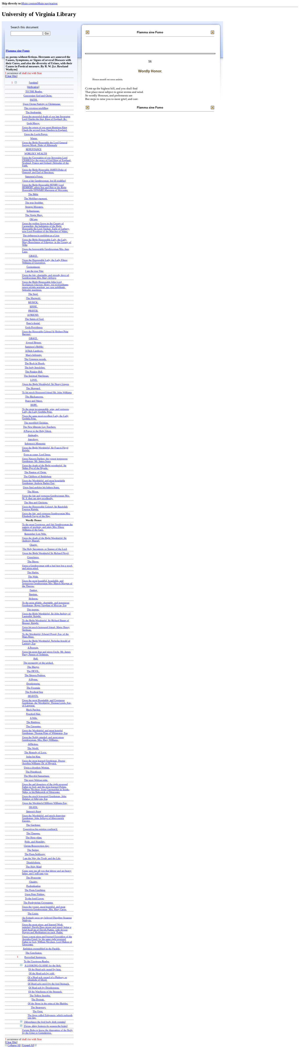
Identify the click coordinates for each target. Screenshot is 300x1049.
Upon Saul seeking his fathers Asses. (41, 487)
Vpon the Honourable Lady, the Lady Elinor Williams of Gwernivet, (44, 261)
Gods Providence (34, 327)
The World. (33, 748)
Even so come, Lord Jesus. (37, 454)
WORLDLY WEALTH (35, 153)
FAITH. (34, 99)
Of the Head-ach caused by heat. (44, 969)
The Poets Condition (35, 890)
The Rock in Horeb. (35, 363)
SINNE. (34, 306)
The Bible (33, 194)
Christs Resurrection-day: (36, 845)
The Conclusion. (33, 952)
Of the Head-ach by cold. (42, 973)
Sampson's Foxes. (34, 176)
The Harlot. (33, 572)
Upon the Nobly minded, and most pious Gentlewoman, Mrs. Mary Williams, (43, 738)
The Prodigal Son (34, 692)
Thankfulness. (33, 862)
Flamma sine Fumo (18, 50)
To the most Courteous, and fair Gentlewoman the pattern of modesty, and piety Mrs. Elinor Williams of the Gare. (47, 527)
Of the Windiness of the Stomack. (45, 991)
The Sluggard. (33, 388)
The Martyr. (33, 667)
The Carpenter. (33, 726)
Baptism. (33, 594)
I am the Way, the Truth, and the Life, (42, 858)
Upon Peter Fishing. (35, 894)
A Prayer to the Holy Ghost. (37, 431)
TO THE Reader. (33, 91)
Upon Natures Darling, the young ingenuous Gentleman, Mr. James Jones (44, 460)
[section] (33, 82)
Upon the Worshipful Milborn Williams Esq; (44, 803)
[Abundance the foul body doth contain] (44, 1022)
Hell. (35, 658)
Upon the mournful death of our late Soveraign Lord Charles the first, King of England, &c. (46, 117)
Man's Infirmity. (34, 355)
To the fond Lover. (34, 898)
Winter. (34, 138)
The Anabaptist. (34, 112)
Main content (30, 3)
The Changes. (33, 833)
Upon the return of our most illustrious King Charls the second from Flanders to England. (44, 128)
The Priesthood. (34, 771)
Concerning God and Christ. (37, 95)
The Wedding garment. (35, 198)
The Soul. (33, 294)
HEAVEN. (33, 696)
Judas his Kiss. (33, 756)
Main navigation (48, 3)
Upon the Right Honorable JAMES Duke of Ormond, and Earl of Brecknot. (44, 171)
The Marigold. (33, 298)
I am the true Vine (34, 271)
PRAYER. (33, 310)
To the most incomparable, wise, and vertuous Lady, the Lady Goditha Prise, (45, 410)
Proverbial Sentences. (35, 957)
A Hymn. (33, 679)
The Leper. (33, 913)
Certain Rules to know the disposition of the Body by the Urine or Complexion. (47, 1031)
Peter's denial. (33, 323)
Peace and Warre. (34, 400)
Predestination (33, 886)
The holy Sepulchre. (35, 367)
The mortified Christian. (36, 422)
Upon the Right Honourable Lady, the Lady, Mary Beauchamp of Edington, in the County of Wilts (46, 242)
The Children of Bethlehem (37, 476)
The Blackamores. (34, 396)
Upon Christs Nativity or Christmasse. (42, 104)
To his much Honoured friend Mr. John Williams (47, 392)
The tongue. (33, 609)
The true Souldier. (34, 202)
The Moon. (33, 491)
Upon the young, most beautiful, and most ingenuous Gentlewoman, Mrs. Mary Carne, (44, 908)
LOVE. (34, 380)
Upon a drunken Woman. (37, 767)
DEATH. (33, 807)
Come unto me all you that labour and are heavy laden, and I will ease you (46, 872)
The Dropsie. (38, 999)
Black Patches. (33, 709)
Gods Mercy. (33, 123)
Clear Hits (11, 76)
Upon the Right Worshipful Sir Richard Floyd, (45, 553)
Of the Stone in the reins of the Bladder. (48, 1003)
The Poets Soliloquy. (35, 854)
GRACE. (33, 256)
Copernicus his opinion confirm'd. (40, 829)
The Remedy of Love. (35, 752)
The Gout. (38, 1011)
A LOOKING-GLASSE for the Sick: (43, 965)
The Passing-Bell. (34, 371)
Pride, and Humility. (35, 841)
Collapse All (14, 1045)
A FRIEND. (33, 314)
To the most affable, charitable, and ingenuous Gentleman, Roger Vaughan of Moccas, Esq (45, 604)
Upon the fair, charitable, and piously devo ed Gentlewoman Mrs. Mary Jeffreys (45, 276)
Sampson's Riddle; (34, 346)
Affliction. (33, 744)
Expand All (28, 1045)
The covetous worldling (36, 108)
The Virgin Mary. (34, 215)
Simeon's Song (33, 811)
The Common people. (35, 359)
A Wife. (34, 718)
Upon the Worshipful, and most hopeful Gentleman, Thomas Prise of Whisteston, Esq (45, 731)
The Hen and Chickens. (36, 502)
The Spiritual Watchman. (36, 375)
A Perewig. (33, 647)
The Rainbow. (33, 722)
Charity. (34, 544)
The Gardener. (33, 825)
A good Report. (34, 342)
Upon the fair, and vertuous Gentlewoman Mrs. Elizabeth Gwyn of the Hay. (46, 514)
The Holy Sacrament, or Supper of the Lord (44, 549)
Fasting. (34, 590)
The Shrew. (33, 561)
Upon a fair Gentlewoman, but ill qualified (44, 180)
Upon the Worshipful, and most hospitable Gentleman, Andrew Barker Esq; (43, 481)
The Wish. (33, 576)
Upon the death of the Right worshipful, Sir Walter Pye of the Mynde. (44, 466)
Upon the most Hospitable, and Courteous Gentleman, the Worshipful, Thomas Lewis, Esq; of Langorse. (46, 703)
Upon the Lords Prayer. (36, 134)
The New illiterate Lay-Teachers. (39, 427)
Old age (34, 219)
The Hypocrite (33, 877)
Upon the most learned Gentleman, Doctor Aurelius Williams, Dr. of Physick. (43, 762)
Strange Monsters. (34, 206)
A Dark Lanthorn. (34, 350)
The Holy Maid (34, 866)
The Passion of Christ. (35, 472)
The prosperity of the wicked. (38, 662)
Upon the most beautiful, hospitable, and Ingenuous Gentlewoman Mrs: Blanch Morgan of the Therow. (47, 583)
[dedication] (33, 87)
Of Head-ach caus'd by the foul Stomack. (49, 984)
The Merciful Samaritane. (37, 776)
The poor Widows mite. (36, 780)
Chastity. (33, 881)
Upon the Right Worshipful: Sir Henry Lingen (45, 384)
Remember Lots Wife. (35, 534)
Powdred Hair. (33, 713)
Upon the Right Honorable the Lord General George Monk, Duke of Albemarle (44, 143)
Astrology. (33, 439)
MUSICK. (33, 302)
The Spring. (33, 850)
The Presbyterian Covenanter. (38, 902)
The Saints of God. (34, 319)
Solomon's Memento (35, 443)
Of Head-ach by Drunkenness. (44, 988)
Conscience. (33, 557)
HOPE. (34, 405)
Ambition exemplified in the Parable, (41, 948)
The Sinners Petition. (35, 675)
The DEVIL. (33, 671)
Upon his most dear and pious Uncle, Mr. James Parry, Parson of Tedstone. (46, 653)
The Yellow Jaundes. (40, 995)
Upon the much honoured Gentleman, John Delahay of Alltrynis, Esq (44, 797)
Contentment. (33, 266)
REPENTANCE (34, 149)
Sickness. (33, 598)
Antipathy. (33, 435)
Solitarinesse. (33, 211)
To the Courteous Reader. (36, 961)
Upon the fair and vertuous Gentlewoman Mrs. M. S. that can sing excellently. (46, 497)
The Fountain (33, 687)
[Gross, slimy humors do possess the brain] (45, 1026)
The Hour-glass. (34, 837)
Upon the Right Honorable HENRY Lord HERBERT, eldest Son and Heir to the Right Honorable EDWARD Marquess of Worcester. (45, 187)
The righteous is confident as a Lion (41, 235)
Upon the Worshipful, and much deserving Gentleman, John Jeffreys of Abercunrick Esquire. (43, 818)
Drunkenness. (33, 683)
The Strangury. (38, 1007)
